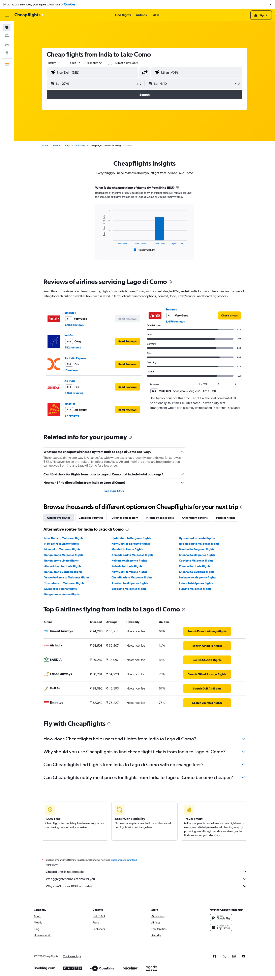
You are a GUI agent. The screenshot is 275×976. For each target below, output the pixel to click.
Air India (69, 380)
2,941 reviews (73, 393)
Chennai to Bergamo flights (196, 571)
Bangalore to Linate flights (61, 560)
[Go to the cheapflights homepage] (29, 15)
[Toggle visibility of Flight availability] (145, 249)
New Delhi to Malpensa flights (63, 538)
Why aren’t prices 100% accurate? (69, 886)
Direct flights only (126, 62)
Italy (67, 145)
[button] (270, 4)
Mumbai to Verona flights (60, 588)
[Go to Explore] (7, 53)
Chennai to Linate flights (194, 566)
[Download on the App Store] (221, 927)
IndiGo (68, 335)
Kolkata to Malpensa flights (129, 560)
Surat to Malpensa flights (195, 588)
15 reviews (71, 370)
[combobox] (54, 63)
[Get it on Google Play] (221, 917)
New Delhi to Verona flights (129, 571)
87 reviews (71, 415)
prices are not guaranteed (124, 860)
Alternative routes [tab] (58, 517)
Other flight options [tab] (195, 517)
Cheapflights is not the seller (65, 872)
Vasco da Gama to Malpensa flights (66, 577)
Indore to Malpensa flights (196, 583)
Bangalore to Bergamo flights (63, 571)
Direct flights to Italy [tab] (125, 517)
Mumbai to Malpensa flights (62, 549)
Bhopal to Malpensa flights (129, 588)
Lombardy (79, 145)
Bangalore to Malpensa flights (63, 555)
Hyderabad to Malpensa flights (199, 543)
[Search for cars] (7, 44)
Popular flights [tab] (225, 517)
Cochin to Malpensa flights (196, 560)
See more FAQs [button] (114, 491)
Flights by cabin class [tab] (160, 517)
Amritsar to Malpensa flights (130, 583)
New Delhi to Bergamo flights (131, 543)
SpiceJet (69, 403)
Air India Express (75, 358)
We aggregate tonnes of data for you (70, 879)
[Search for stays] (7, 36)
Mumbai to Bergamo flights (196, 549)
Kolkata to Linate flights (127, 566)
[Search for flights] (7, 27)
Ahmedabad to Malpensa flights (132, 555)
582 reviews (72, 347)
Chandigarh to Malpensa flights (132, 577)
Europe (56, 145)
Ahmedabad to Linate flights (62, 566)
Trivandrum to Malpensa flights (64, 583)
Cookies (69, 4)
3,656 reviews (74, 324)
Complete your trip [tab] (91, 517)
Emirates (70, 312)
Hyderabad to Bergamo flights (131, 538)
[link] (229, 315)
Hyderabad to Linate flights (197, 538)
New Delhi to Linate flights (61, 543)
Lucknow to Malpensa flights (197, 577)
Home (45, 145)
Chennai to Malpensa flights (197, 555)
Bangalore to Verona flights (62, 594)
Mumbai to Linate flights (127, 549)
